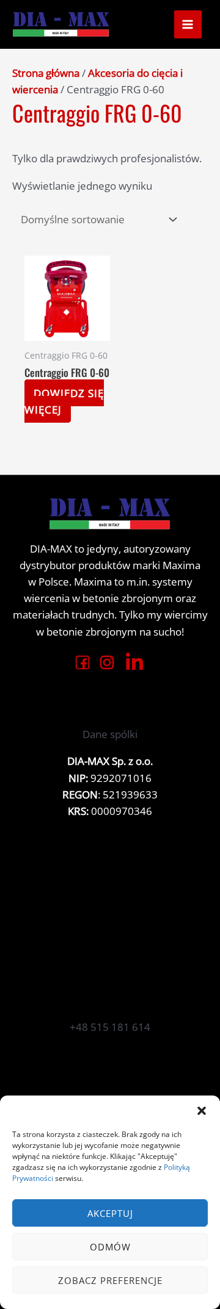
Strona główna (45, 73)
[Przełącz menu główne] (188, 24)
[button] (202, 1111)
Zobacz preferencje (110, 1280)
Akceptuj (110, 1213)
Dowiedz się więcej (64, 401)
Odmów (110, 1247)
